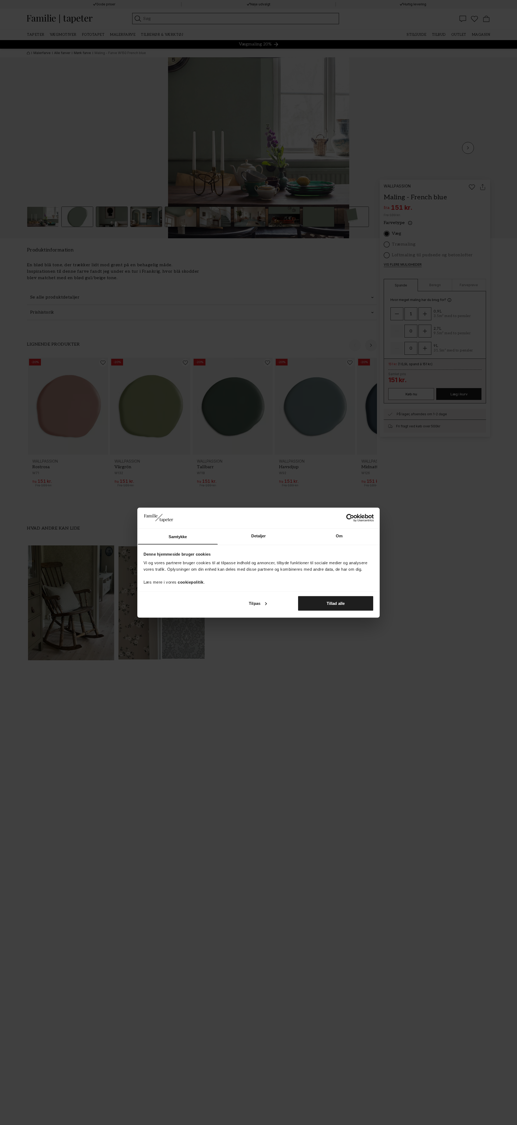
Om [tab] (339, 535)
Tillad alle (336, 603)
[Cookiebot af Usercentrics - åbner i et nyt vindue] (350, 518)
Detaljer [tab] (258, 535)
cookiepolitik (191, 582)
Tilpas (254, 603)
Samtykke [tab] (178, 536)
